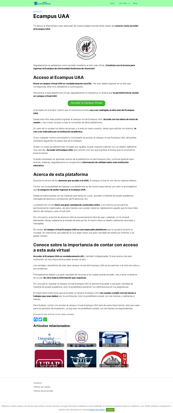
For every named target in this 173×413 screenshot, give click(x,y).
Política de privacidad (43, 391)
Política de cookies (42, 387)
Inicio (112, 3)
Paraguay (37, 12)
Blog (135, 3)
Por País (123, 3)
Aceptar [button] (110, 410)
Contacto (38, 383)
